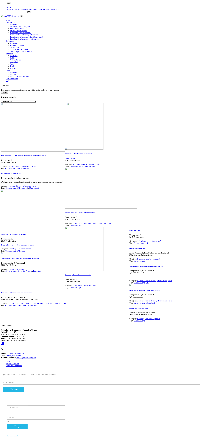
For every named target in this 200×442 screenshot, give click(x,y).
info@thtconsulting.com (15, 353)
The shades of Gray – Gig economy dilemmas (17, 245)
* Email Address (8, 383)
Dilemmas (21, 188)
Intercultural (21, 305)
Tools (12, 64)
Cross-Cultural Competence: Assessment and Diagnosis (144, 290)
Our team (13, 74)
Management (25, 168)
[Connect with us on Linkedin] (2, 343)
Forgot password (12, 436)
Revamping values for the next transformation (78, 275)
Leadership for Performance (20, 33)
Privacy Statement (12, 364)
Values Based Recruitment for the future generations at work (146, 266)
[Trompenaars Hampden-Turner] (10, 16)
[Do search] (29, 12)
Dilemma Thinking (17, 45)
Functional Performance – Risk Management (26, 37)
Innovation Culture (17, 29)
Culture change (10, 168)
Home (8, 20)
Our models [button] (10, 41)
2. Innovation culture (104, 223)
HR (18, 168)
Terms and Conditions (14, 366)
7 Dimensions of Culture (19, 49)
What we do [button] (10, 22)
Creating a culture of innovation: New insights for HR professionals (20, 258)
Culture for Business (24, 271)
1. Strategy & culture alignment (84, 223)
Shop (7, 81)
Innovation (37, 271)
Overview (13, 24)
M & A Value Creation (18, 31)
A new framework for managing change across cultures (16, 292)
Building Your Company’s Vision (138, 308)
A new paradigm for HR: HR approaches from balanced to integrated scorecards (23, 155)
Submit (15, 389)
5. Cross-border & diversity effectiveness (47, 303)
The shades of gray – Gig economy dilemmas (13, 234)
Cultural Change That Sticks (137, 248)
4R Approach (15, 47)
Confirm (4, 92)
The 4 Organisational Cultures (21, 51)
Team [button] (8, 70)
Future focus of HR (134, 230)
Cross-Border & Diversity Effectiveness (24, 35)
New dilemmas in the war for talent (11, 173)
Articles (13, 68)
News (12, 58)
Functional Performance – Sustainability (24, 39)
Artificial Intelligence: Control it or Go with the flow (80, 212)
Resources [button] (9, 54)
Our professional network (19, 77)
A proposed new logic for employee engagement (78, 153)
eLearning (14, 62)
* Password (10, 418)
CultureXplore (15, 60)
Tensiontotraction (12, 79)
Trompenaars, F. (71, 158)
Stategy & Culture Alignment (20, 26)
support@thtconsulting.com (26, 358)
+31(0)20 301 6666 (14, 355)
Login (8, 3)
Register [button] (8, 7)
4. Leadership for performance (20, 166)
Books (12, 66)
